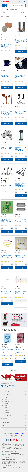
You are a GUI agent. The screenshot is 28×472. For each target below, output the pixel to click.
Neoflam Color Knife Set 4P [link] (6, 257)
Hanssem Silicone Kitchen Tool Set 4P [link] (20, 258)
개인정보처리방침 (19, 433)
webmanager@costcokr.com (9, 451)
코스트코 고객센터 (7, 383)
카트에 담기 (21, 51)
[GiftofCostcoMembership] (14, 380)
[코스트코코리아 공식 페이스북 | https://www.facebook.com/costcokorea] (7, 440)
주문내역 (4, 408)
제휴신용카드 (5, 410)
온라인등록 (5, 403)
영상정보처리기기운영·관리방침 (14, 435)
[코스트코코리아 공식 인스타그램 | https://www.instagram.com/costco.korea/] (14, 440)
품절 (21, 300)
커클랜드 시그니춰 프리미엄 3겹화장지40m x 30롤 (7, 351)
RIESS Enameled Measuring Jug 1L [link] (20, 77)
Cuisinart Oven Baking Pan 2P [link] (21, 221)
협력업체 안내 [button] (5, 422)
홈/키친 (5, 9)
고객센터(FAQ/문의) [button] (6, 415)
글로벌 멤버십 (5, 412)
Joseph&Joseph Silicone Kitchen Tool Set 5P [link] (20, 150)
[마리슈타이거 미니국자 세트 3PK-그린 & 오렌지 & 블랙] (6, 179)
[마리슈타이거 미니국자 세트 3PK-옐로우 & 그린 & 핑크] (8, 179)
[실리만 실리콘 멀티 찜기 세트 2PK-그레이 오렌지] (1, 34)
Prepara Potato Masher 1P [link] (20, 113)
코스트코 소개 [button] (5, 391)
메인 (2, 9)
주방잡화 (10, 9)
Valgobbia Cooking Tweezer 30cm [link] (7, 294)
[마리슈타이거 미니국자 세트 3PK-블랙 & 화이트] (4, 179)
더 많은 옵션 (4, 37)
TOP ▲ (25, 309)
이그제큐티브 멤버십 (7, 401)
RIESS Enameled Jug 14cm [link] (6, 76)
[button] (24, 5)
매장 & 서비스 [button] (5, 419)
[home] (5, 2)
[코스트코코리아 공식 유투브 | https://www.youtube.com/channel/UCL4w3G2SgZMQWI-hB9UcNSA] (17, 440)
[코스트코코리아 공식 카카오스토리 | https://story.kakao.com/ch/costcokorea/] (21, 440)
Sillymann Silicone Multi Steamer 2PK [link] (6, 47)
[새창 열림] (3, 455)
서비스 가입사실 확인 (6, 465)
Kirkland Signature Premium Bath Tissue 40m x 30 (7, 355)
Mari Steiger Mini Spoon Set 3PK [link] (6, 189)
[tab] (14, 391)
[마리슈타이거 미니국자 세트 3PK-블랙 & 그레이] (1, 179)
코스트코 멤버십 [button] (5, 394)
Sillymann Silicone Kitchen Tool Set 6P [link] (20, 294)
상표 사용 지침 (14, 436)
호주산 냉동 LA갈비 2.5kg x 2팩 (19, 350)
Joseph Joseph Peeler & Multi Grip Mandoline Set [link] (7, 222)
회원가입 (4, 397)
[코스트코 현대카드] (14, 326)
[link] (7, 32)
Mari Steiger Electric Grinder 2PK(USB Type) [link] (21, 42)
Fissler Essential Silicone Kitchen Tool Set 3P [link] (20, 186)
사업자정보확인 (15, 453)
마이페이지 (5, 405)
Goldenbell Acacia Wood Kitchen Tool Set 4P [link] (6, 114)
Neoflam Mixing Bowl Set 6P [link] (7, 148)
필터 (21, 12)
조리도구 (15, 9)
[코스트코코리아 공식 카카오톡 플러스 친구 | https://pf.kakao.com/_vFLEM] (11, 440)
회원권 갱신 (5, 399)
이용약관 (12, 433)
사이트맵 (6, 433)
